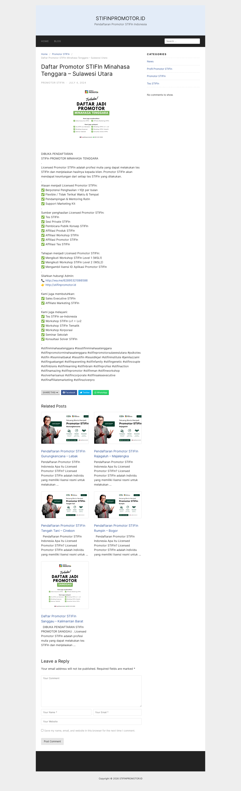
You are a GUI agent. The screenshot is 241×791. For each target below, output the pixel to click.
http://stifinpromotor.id (61, 285)
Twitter (86, 392)
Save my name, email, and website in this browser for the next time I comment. (89, 730)
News (150, 61)
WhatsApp (102, 392)
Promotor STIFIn (61, 54)
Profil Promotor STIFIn (159, 68)
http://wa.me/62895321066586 (67, 280)
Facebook (70, 392)
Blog (57, 41)
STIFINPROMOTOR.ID (120, 18)
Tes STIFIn (153, 83)
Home (45, 41)
